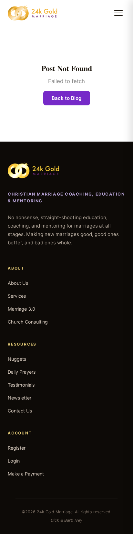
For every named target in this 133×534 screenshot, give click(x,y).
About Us (18, 283)
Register (17, 448)
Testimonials (21, 385)
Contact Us (20, 410)
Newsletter (19, 397)
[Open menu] (118, 12)
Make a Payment (26, 473)
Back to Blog (67, 98)
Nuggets (17, 359)
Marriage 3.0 (21, 309)
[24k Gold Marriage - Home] (32, 13)
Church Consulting (28, 322)
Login (14, 461)
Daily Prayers (22, 372)
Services (17, 296)
